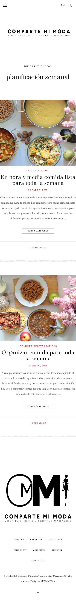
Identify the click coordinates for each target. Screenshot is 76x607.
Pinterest (20, 550)
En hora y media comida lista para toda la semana (38, 180)
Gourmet (25, 346)
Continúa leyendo (38, 231)
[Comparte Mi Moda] (38, 32)
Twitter (18, 539)
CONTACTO (38, 560)
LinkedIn (56, 550)
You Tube (39, 550)
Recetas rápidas (45, 346)
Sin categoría (38, 170)
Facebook (36, 539)
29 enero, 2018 (38, 190)
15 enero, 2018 (38, 365)
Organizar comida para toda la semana (38, 355)
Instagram (56, 539)
